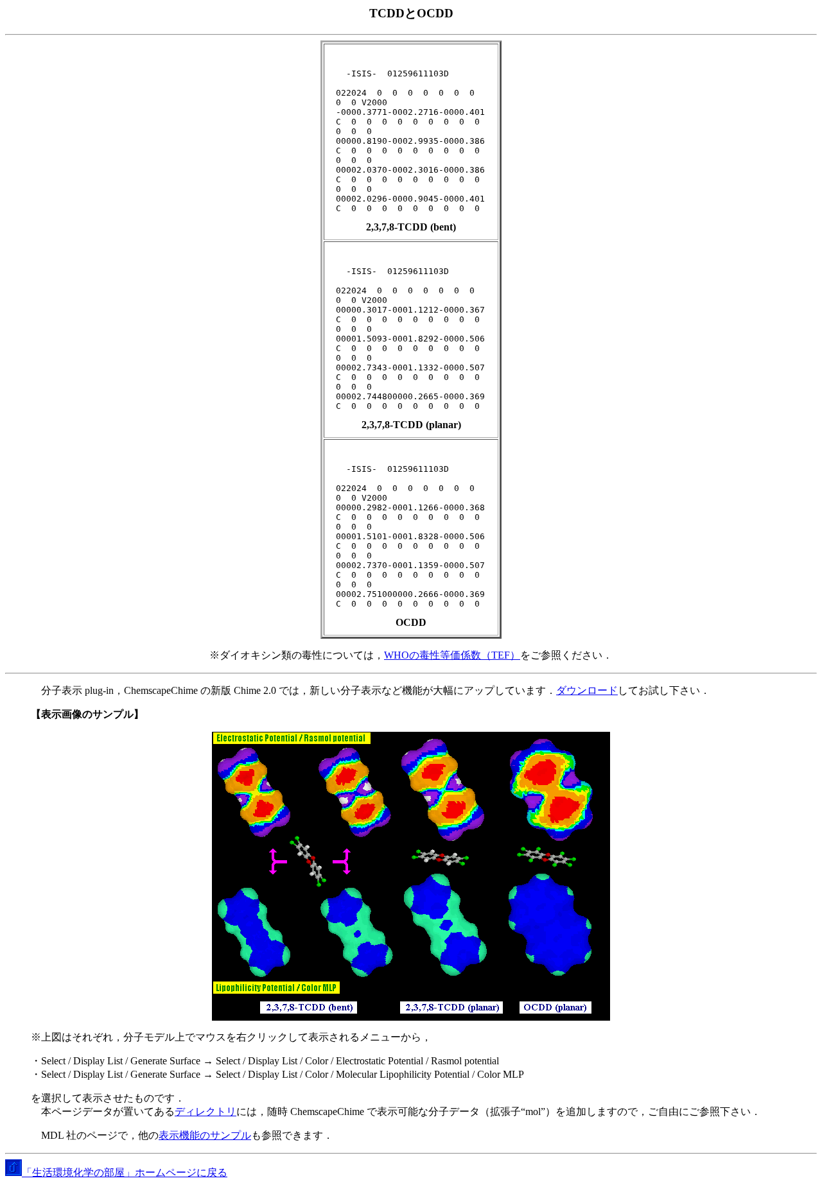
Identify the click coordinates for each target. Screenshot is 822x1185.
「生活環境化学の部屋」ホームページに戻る (124, 1172)
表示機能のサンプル (205, 1135)
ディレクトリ (205, 1111)
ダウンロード (587, 690)
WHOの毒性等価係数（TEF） (452, 655)
